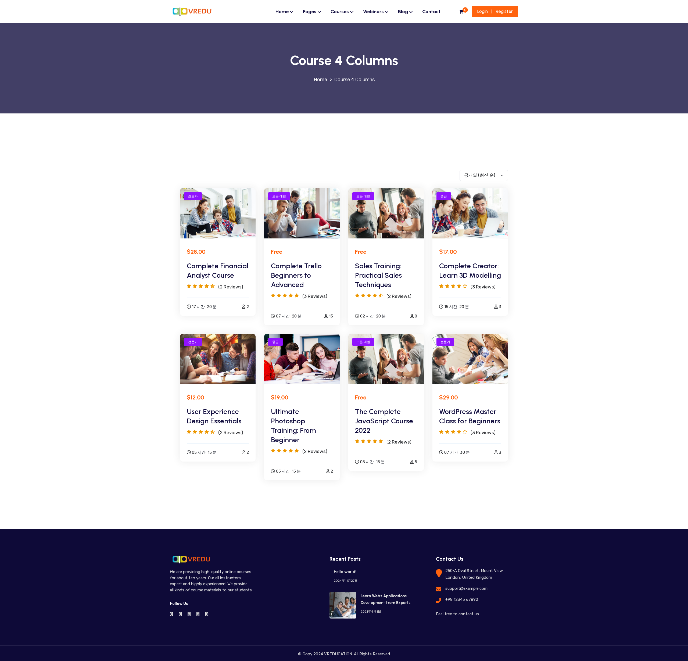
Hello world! (345, 571)
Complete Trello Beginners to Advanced (296, 275)
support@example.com (466, 588)
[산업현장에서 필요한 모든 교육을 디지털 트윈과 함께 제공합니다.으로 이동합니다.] (320, 80)
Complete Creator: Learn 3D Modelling (470, 271)
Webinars (373, 12)
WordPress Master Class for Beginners (469, 416)
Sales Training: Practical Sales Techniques (378, 275)
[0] (461, 12)
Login (482, 11)
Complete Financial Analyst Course (217, 271)
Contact (431, 12)
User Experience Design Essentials (214, 416)
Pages (309, 12)
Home (282, 12)
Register (504, 11)
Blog (403, 12)
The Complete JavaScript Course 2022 (384, 421)
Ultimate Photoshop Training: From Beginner (293, 425)
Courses (340, 12)
